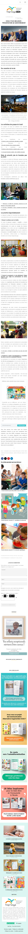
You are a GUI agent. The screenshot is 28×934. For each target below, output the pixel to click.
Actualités (18, 17)
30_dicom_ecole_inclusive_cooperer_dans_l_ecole (12, 149)
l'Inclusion (19, 18)
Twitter (25, 663)
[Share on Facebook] (2, 458)
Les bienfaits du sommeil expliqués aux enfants (14, 838)
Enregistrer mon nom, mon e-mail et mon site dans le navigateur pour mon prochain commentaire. (12, 589)
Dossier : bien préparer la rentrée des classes (14, 855)
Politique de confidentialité (17, 929)
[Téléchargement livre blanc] (14, 690)
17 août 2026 (14, 874)
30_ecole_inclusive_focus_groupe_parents (10, 145)
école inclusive (18, 555)
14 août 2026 (14, 891)
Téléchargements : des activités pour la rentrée (14, 872)
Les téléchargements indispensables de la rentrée (14, 889)
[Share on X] (5, 458)
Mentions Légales (8, 929)
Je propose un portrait (14, 653)
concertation (5, 555)
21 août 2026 (14, 840)
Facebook (3, 663)
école (11, 555)
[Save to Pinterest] (8, 458)
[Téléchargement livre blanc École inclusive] (14, 802)
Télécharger (21, 425)
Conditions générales (18, 931)
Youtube (20, 663)
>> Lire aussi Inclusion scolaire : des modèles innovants (13, 152)
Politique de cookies (9, 931)
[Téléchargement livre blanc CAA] (14, 727)
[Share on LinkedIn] (11, 458)
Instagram (7, 663)
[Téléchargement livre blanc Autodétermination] (14, 764)
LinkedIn (16, 663)
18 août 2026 (14, 857)
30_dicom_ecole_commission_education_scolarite (12, 141)
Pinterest (12, 663)
